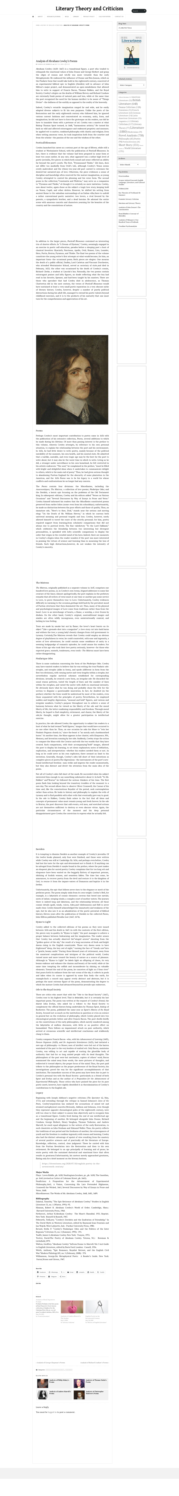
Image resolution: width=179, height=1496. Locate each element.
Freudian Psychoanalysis (128, 226)
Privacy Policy (88, 16)
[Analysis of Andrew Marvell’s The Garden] (72, 1307)
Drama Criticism (130, 107)
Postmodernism (131, 141)
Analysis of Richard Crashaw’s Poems (94, 1362)
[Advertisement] (72, 44)
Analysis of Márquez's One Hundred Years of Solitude (128, 221)
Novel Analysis (131, 135)
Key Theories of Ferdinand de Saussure (129, 194)
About (40, 16)
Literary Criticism (129, 123)
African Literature (125, 97)
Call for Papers (105, 16)
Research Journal (54, 16)
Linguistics (124, 121)
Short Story (129, 145)
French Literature (129, 111)
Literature (69, 1370)
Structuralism (124, 176)
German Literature (129, 114)
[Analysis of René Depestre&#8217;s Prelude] (48, 1308)
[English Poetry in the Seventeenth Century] (96, 1307)
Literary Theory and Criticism (89, 9)
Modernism (135, 132)
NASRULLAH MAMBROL (45, 64)
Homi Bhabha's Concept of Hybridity (128, 214)
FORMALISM (123, 188)
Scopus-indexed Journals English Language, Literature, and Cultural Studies (132, 182)
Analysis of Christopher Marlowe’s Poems (94, 1392)
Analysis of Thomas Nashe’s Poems (96, 1381)
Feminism (125, 110)
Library (76, 16)
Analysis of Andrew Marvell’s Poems (60, 1392)
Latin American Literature (130, 117)
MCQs (67, 16)
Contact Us (119, 16)
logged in (52, 1412)
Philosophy (126, 138)
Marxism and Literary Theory (129, 203)
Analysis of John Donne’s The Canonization (130, 208)
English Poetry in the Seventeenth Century (92, 1317)
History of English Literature (51, 25)
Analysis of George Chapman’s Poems (51, 1362)
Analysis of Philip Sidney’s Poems (59, 1381)
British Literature (129, 102)
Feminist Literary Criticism (129, 199)
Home (38, 25)
